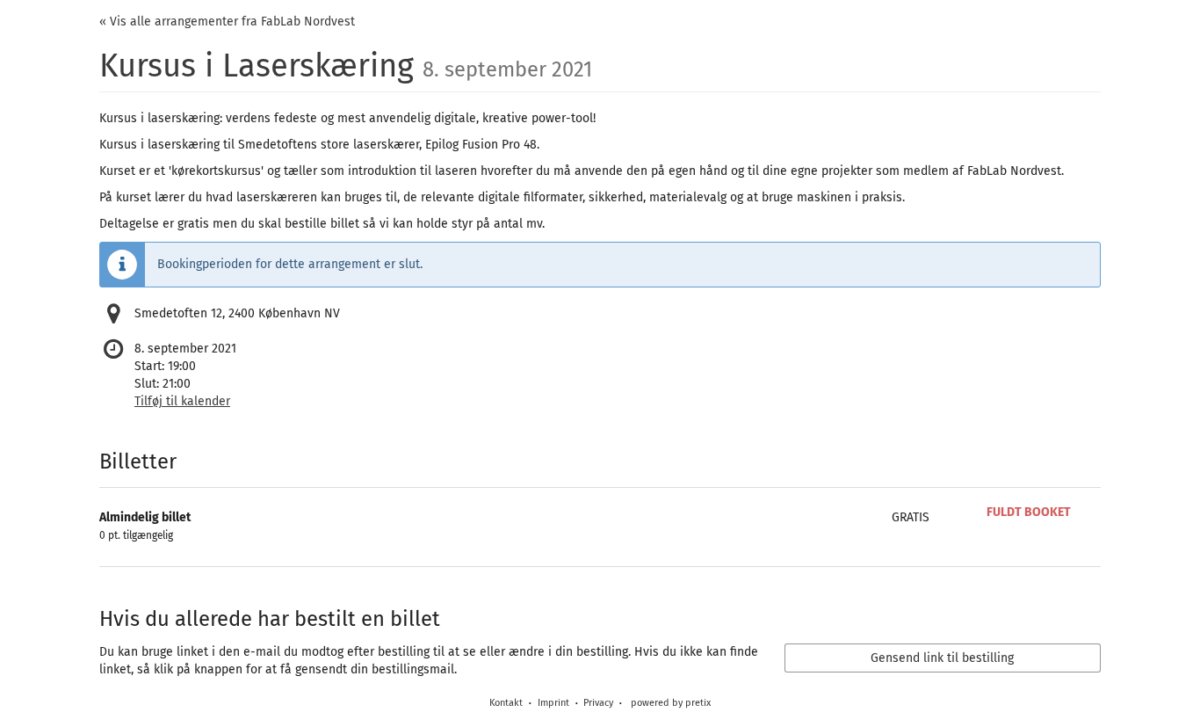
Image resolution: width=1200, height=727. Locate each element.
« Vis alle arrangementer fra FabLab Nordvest (227, 21)
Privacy (598, 703)
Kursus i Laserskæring (345, 66)
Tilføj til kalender (182, 401)
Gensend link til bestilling (942, 658)
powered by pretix (671, 703)
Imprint (553, 703)
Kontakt (506, 703)
